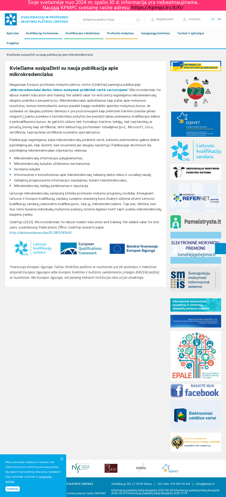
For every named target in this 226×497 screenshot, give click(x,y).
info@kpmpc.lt (205, 484)
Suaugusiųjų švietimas (155, 33)
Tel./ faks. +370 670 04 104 (174, 484)
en (219, 19)
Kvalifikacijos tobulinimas (83, 33)
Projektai (13, 43)
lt (213, 19)
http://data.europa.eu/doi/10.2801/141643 (40, 233)
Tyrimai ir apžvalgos (190, 33)
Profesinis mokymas (120, 33)
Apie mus (13, 33)
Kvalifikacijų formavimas (42, 33)
